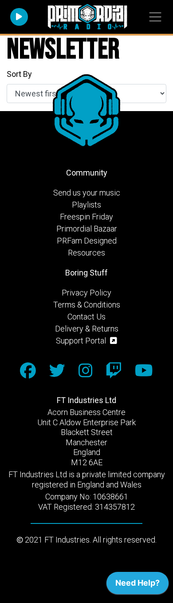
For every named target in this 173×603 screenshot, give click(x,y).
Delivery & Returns (86, 328)
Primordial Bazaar (86, 228)
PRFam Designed (87, 240)
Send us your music (86, 192)
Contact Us (86, 316)
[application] (137, 585)
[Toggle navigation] (155, 17)
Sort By (19, 74)
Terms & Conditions (86, 304)
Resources (86, 252)
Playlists (86, 204)
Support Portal (82, 340)
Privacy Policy (86, 292)
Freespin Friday (86, 216)
